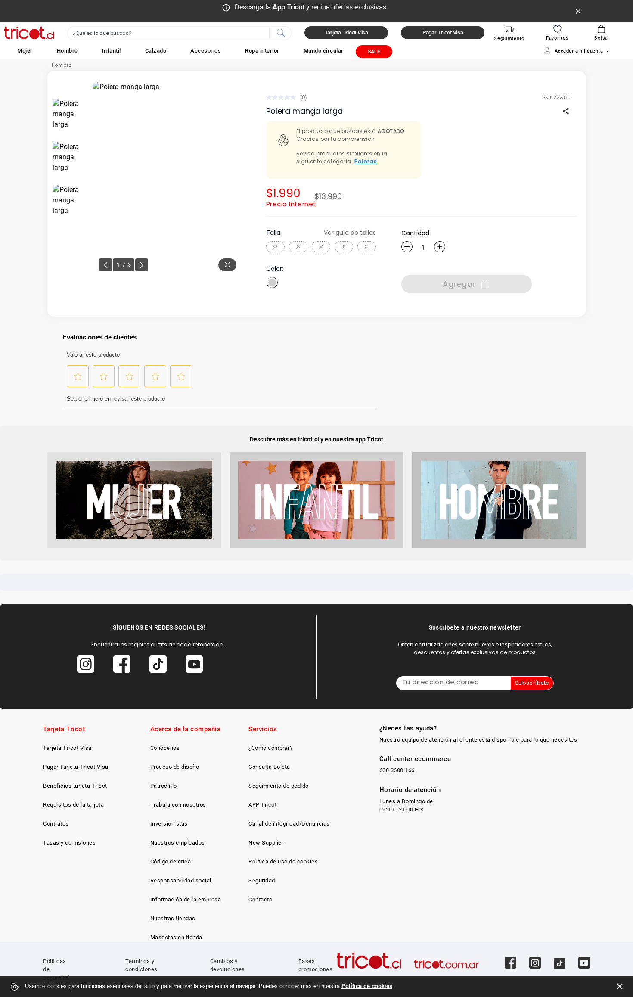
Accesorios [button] (205, 50)
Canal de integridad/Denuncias (289, 823)
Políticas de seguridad (56, 969)
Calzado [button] (156, 50)
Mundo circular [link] (324, 50)
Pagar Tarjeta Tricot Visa (76, 767)
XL (366, 246)
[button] (25, 50)
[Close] (578, 11)
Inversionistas (169, 823)
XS (275, 246)
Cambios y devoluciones (227, 965)
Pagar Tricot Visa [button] (442, 32)
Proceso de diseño (174, 767)
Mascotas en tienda (176, 937)
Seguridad (261, 880)
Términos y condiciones (141, 965)
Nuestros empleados (177, 842)
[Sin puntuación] (283, 97)
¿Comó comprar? (270, 748)
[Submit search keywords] (281, 32)
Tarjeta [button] (346, 32)
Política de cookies (366, 986)
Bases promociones (315, 965)
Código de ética (170, 861)
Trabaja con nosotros (178, 804)
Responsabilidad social (180, 880)
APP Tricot (262, 804)
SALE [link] (374, 52)
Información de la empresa (185, 899)
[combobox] (179, 33)
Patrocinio (163, 786)
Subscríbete (532, 682)
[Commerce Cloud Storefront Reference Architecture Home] (29, 33)
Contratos (56, 823)
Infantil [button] (111, 50)
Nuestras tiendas (172, 918)
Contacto (260, 899)
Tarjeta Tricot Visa (67, 748)
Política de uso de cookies (283, 861)
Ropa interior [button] (262, 50)
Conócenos (165, 748)
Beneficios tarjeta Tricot (75, 786)
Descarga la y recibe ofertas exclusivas (310, 7)
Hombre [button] (67, 50)
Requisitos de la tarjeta (73, 804)
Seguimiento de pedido (278, 786)
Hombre (62, 65)
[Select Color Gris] (272, 282)
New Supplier (265, 842)
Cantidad (415, 233)
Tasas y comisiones (69, 842)
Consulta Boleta (269, 767)
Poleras (365, 161)
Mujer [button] (25, 50)
